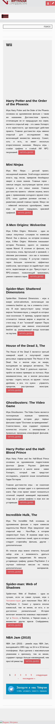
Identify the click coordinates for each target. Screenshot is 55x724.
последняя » (29, 678)
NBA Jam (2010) (18, 637)
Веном (15, 618)
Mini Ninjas (14, 164)
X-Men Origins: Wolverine (26, 225)
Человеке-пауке (13, 601)
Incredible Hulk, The (21, 515)
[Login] (48, 3)
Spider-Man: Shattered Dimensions (23, 290)
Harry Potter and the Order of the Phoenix (26, 102)
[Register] (52, 3)
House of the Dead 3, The (25, 345)
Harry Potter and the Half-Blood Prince (25, 450)
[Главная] (14, 4)
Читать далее (26, 152)
